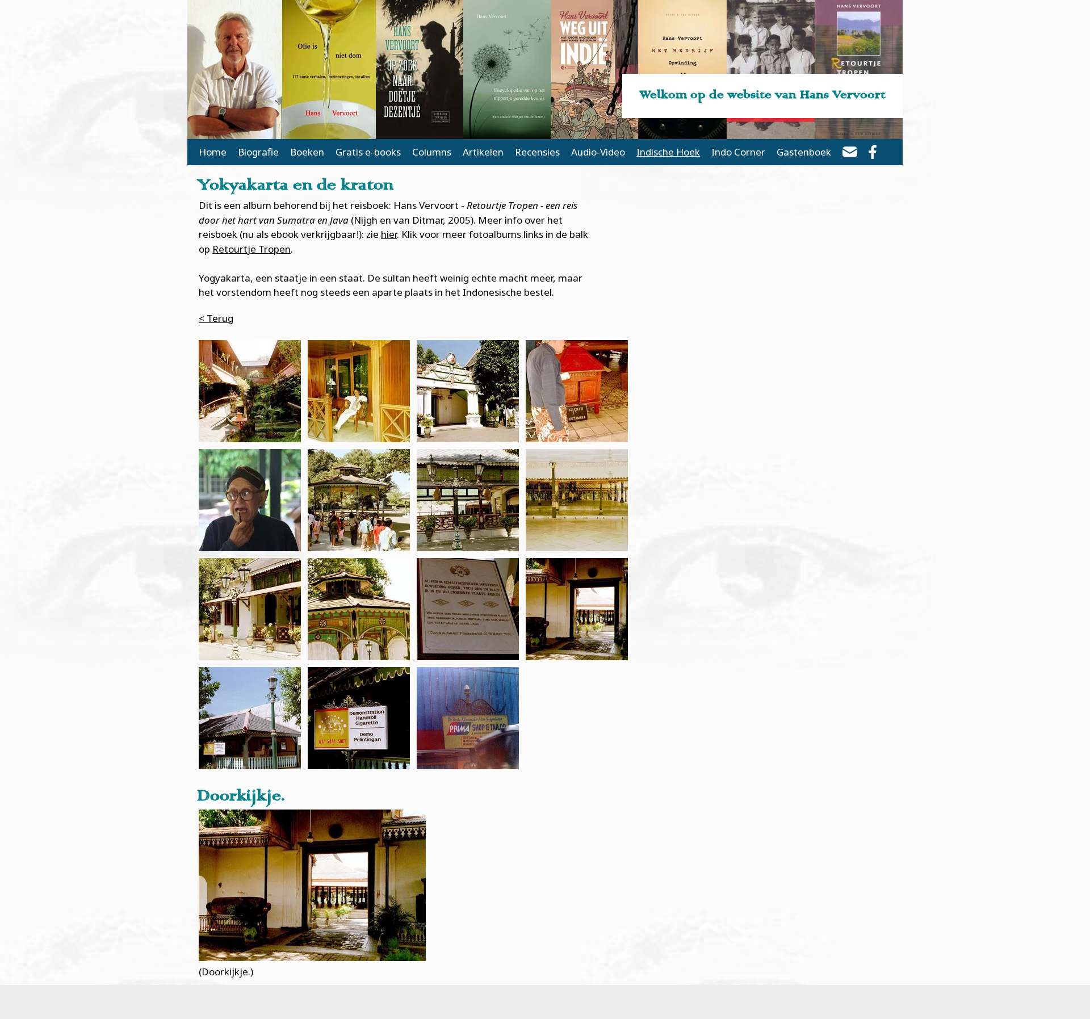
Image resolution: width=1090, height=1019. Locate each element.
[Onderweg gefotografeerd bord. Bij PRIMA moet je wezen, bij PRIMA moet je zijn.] (468, 718)
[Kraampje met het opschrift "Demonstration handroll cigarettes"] (250, 718)
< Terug (216, 318)
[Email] (850, 154)
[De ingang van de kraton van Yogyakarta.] (468, 391)
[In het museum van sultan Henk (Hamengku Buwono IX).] (468, 609)
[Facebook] (872, 154)
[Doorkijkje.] (577, 609)
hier (389, 234)
